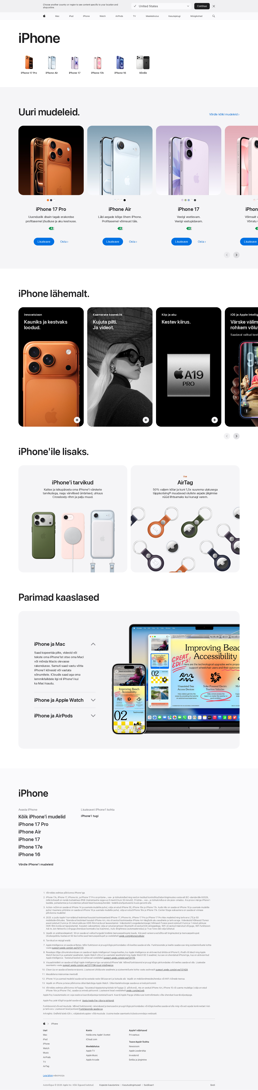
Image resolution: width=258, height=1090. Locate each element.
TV (44, 1062)
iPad (45, 1039)
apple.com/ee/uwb (135, 990)
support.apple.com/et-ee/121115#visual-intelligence (88, 965)
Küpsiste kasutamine (109, 1085)
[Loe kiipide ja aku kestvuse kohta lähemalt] (188, 367)
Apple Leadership (137, 1051)
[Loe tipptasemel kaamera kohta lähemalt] (120, 367)
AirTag (46, 1066)
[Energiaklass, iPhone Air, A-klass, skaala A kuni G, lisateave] (120, 228)
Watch (46, 1048)
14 (170, 493)
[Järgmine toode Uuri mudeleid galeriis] (236, 255)
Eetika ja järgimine (138, 1060)
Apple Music (92, 1055)
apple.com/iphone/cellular (131, 936)
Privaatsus (134, 1035)
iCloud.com (91, 1039)
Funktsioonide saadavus (90, 1009)
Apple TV (90, 1051)
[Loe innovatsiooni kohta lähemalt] (51, 367)
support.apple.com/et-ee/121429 (172, 969)
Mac (45, 1035)
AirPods (47, 1057)
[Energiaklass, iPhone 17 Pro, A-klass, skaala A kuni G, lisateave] (51, 228)
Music (46, 1053)
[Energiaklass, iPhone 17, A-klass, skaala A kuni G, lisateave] (189, 228)
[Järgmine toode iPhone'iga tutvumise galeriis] (236, 436)
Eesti (212, 1085)
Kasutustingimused (131, 1085)
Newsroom (134, 1046)
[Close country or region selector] (213, 6)
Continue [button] (202, 6)
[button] (161, 6)
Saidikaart (149, 1085)
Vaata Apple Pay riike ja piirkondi (98, 1000)
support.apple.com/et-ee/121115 (67, 948)
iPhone (46, 1044)
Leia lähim (48, 1075)
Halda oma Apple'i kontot (98, 1035)
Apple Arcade (92, 1060)
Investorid (134, 1055)
